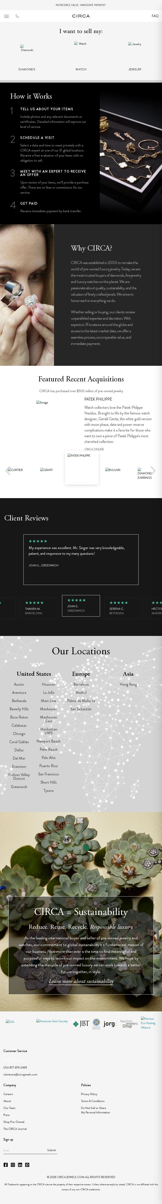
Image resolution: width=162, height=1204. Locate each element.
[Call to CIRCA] (17, 16)
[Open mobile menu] (6, 16)
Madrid (81, 692)
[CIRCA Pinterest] (27, 1164)
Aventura (19, 692)
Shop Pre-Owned (13, 1122)
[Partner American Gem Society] (53, 1024)
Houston (48, 684)
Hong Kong (128, 684)
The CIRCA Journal (15, 1129)
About (7, 1101)
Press (6, 1115)
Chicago (19, 733)
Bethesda (19, 701)
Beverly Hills (19, 709)
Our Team (9, 1108)
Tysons (48, 790)
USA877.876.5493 (15, 1067)
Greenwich (19, 787)
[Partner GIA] (19, 1024)
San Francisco (48, 774)
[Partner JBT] (81, 1024)
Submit (51, 1150)
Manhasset (48, 709)
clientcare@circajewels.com (20, 1074)
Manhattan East (48, 719)
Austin (19, 684)
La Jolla (48, 692)
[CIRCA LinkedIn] (20, 1164)
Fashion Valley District (19, 776)
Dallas (19, 750)
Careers (8, 1094)
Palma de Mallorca (81, 701)
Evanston (19, 766)
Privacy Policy (89, 1094)
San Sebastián (81, 709)
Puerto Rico (48, 766)
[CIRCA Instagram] (13, 1164)
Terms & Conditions (92, 1101)
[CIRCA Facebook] (5, 1164)
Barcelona (81, 684)
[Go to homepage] (81, 16)
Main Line (48, 701)
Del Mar (19, 758)
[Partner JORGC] (110, 1024)
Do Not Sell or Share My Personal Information (95, 1110)
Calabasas (19, 725)
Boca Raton (19, 717)
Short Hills (48, 782)
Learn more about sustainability (81, 981)
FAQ (155, 15)
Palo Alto (49, 757)
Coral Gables (19, 742)
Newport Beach (48, 741)
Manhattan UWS (48, 731)
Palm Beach (49, 749)
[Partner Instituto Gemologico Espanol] (96, 1024)
